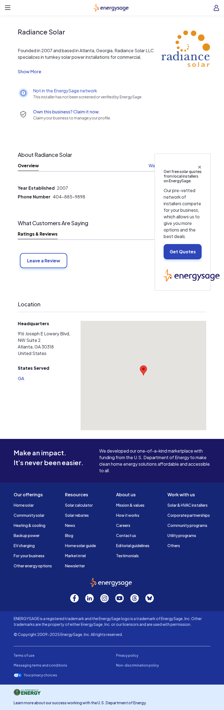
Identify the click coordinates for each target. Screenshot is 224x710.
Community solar (29, 515)
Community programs (187, 525)
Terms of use (24, 655)
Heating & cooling (29, 525)
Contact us (126, 535)
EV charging (24, 545)
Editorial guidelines (132, 545)
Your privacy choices (40, 675)
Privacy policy (127, 655)
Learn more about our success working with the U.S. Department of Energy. (80, 702)
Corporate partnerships (188, 515)
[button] (87, 71)
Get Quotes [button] (183, 251)
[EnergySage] (192, 274)
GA (21, 378)
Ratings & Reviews (38, 234)
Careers (123, 525)
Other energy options (33, 565)
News (70, 525)
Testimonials (127, 555)
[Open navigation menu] (7, 7)
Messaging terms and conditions (40, 665)
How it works (127, 515)
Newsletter (75, 565)
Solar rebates (77, 515)
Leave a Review (43, 260)
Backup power (27, 535)
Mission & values (130, 505)
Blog (69, 535)
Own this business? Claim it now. (66, 112)
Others (173, 545)
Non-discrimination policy (137, 665)
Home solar (24, 505)
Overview (28, 165)
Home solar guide (80, 545)
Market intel (75, 555)
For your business (29, 555)
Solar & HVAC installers (187, 505)
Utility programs (181, 535)
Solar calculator (79, 505)
